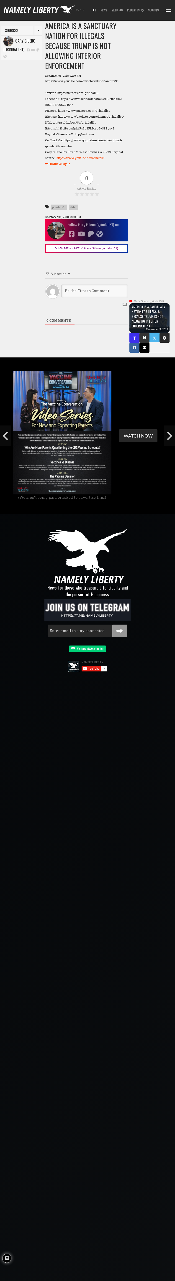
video (73, 207)
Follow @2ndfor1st (89, 648)
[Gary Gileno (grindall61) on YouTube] (33, 49)
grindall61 (58, 207)
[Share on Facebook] (134, 348)
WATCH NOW (138, 435)
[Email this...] (144, 348)
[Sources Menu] (168, 10)
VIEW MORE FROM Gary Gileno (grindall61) (86, 248)
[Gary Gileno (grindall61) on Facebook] (28, 49)
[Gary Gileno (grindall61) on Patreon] (38, 49)
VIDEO (115, 10)
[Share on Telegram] (165, 338)
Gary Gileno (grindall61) (19, 45)
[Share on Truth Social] (134, 338)
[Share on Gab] (144, 338)
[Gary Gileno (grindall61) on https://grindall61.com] (5, 55)
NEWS (104, 10)
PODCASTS (134, 10)
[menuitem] (94, 10)
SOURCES (153, 10)
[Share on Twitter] (154, 337)
